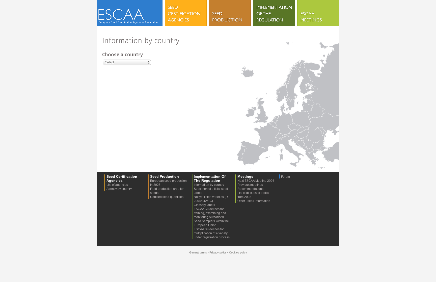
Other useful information (253, 201)
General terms (198, 252)
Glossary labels (204, 205)
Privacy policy (218, 252)
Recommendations (250, 189)
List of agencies (117, 185)
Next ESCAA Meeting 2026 (255, 181)
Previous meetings (250, 185)
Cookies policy (238, 252)
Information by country (209, 185)
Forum (285, 176)
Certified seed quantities (166, 197)
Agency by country (119, 189)
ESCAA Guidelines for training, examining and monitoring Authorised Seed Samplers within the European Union (211, 217)
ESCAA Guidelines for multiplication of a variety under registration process (212, 233)
